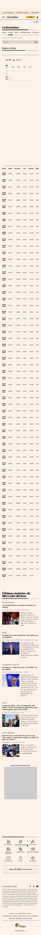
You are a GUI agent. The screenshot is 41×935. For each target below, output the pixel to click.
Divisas (10, 32)
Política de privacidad (23, 916)
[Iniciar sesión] (37, 17)
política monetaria (8, 733)
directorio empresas (33, 852)
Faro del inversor (8, 602)
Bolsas (4, 32)
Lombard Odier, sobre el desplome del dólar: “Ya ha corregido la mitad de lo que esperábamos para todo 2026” (20, 707)
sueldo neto (32, 844)
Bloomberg (5, 742)
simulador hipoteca (20, 844)
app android (32, 861)
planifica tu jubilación (8, 853)
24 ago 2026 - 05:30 (21, 610)
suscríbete (30, 17)
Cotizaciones (10, 27)
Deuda (16, 32)
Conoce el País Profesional (20, 869)
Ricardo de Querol (8, 672)
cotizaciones (8, 861)
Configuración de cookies (9, 916)
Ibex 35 (5, 12)
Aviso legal (18, 913)
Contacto (12, 913)
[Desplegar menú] (3, 17)
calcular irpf (8, 844)
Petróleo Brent (35, 12)
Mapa (10, 918)
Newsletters (19, 918)
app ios (20, 861)
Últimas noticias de (16, 594)
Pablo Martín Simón (17, 640)
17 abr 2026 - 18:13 (31, 640)
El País (36, 21)
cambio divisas (20, 852)
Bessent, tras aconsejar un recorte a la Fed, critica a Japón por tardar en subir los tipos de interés (20, 737)
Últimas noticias (27, 918)
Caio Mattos (6, 640)
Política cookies (26, 913)
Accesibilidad (34, 916)
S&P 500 (19, 12)
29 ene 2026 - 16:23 (17, 712)
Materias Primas (25, 32)
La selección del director (10, 664)
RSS (14, 918)
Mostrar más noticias (20, 765)
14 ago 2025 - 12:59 (18, 742)
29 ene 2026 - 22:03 (22, 672)
